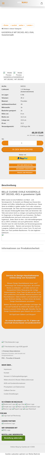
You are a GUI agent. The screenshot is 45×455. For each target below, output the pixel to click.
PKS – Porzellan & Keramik (11, 358)
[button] (5, 143)
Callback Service (9, 390)
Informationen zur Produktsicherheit (20, 248)
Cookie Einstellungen (11, 394)
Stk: (3, 139)
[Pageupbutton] (39, 451)
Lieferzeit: (5, 89)
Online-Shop (14, 447)
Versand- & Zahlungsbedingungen (15, 376)
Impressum (8, 369)
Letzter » (30, 25)
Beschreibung (9, 185)
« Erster (5, 25)
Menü (3, 3)
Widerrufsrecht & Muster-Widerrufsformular (19, 380)
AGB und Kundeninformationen (14, 383)
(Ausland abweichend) (27, 91)
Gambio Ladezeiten (12, 454)
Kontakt (6, 373)
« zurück (13, 25)
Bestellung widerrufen (13, 438)
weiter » (22, 25)
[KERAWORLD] (22, 3)
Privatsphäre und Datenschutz (14, 387)
